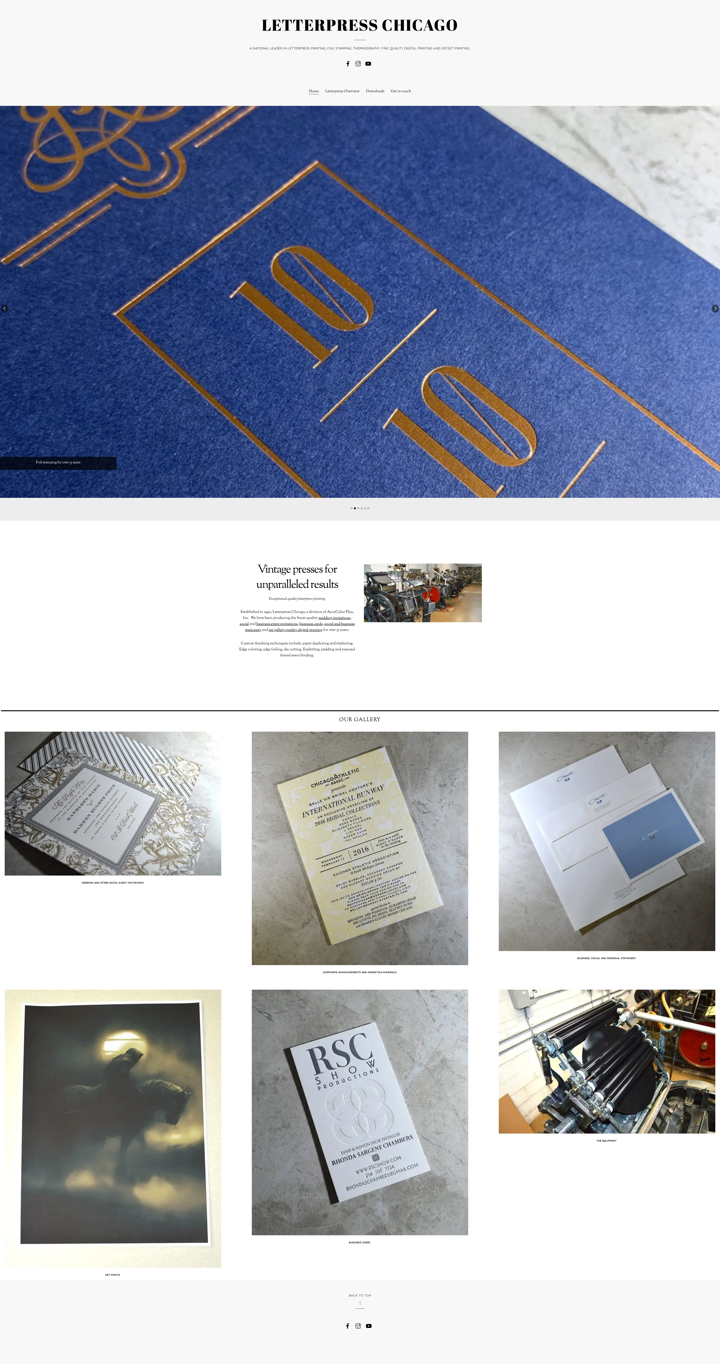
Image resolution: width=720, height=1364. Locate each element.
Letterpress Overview (342, 91)
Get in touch (401, 91)
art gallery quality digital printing (295, 630)
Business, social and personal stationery (606, 958)
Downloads (375, 91)
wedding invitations (334, 618)
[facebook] (348, 64)
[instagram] (358, 64)
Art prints (112, 1274)
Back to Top (360, 1295)
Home (314, 91)
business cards (310, 624)
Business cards (359, 1242)
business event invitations (277, 624)
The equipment (606, 1140)
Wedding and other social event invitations (113, 882)
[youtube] (368, 64)
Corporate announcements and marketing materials (360, 972)
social (244, 624)
